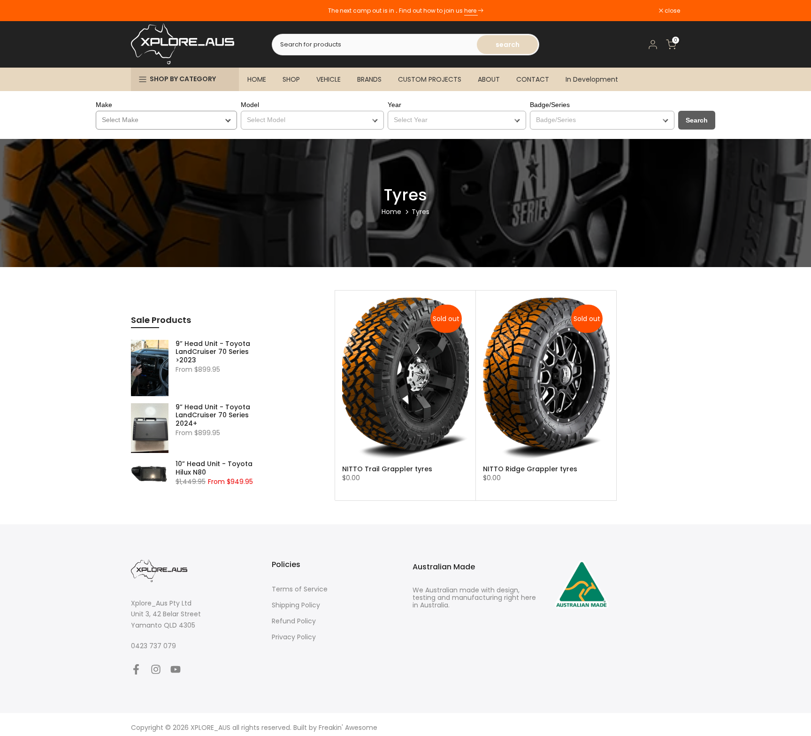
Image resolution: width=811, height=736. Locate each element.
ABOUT (489, 79)
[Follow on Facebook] (136, 669)
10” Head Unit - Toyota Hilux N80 (214, 468)
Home (391, 211)
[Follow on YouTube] (175, 669)
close (143, 11)
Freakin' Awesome (348, 727)
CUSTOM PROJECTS (429, 79)
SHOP (291, 79)
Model (250, 104)
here (471, 11)
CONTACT (532, 79)
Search (697, 120)
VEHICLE (328, 79)
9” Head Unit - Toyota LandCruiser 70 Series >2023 (213, 352)
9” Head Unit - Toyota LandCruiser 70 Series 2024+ (213, 415)
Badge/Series (550, 104)
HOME (256, 79)
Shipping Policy (296, 605)
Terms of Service (300, 589)
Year (394, 104)
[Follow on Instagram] (156, 669)
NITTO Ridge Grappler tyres (530, 469)
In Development (592, 79)
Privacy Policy (294, 637)
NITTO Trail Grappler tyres (387, 469)
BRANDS (369, 79)
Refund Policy (294, 621)
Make (104, 104)
